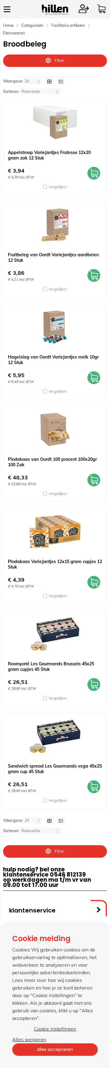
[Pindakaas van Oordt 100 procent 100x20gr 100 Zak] (55, 429)
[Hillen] (55, 13)
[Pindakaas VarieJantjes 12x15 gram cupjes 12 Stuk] (55, 532)
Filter (59, 61)
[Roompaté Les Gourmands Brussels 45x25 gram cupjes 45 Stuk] (55, 634)
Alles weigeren (29, 1039)
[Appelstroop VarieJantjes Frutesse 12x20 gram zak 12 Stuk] (55, 122)
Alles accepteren (55, 1049)
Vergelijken (58, 186)
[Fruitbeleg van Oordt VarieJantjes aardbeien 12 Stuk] (55, 225)
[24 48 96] (33, 81)
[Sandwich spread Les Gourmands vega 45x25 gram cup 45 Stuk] (55, 736)
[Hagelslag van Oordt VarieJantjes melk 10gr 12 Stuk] (55, 327)
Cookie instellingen (55, 1029)
